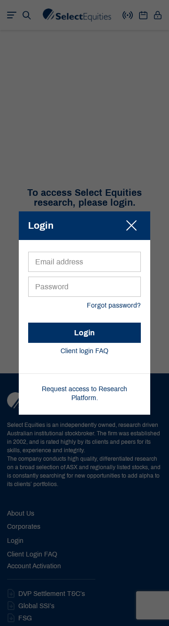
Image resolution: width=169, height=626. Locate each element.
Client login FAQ (84, 351)
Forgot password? (114, 306)
